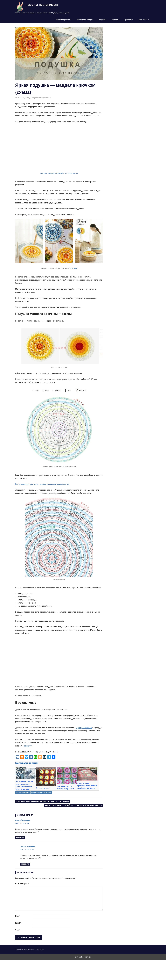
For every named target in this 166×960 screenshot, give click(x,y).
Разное (115, 20)
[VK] (17, 757)
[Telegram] (49, 757)
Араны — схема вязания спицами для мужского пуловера (43, 801)
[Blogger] (40, 757)
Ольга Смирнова (22, 820)
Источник (74, 268)
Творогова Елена (27, 846)
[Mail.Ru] (31, 757)
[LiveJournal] (44, 757)
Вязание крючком (63, 20)
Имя (17, 916)
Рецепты (102, 20)
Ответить (20, 838)
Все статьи (144, 20)
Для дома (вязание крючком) (38, 98)
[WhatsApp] (35, 757)
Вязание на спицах (85, 20)
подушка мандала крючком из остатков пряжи (59, 173)
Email (18, 923)
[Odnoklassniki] (22, 757)
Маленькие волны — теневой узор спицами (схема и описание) (72, 805)
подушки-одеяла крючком (41, 792)
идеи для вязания (84, 728)
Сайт (17, 930)
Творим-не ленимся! (42, 4)
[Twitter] (26, 757)
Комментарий (22, 884)
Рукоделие (128, 20)
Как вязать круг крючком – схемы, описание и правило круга (42, 484)
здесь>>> (28, 746)
